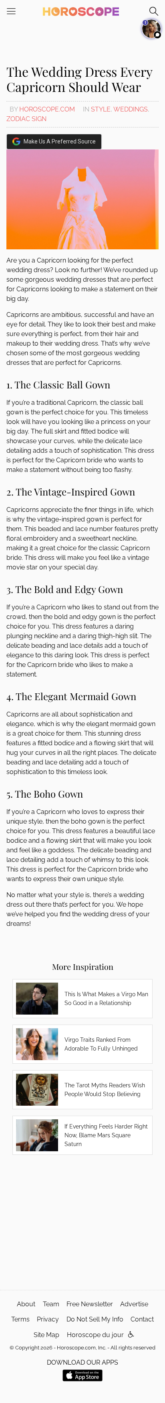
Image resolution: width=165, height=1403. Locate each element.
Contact (142, 1319)
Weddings (130, 109)
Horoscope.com (47, 109)
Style (101, 109)
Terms (20, 1319)
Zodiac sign (26, 119)
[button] (131, 1335)
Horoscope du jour (95, 1335)
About (26, 1304)
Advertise (134, 1304)
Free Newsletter (89, 1304)
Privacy (48, 1319)
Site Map (46, 1335)
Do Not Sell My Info (94, 1319)
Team (51, 1304)
